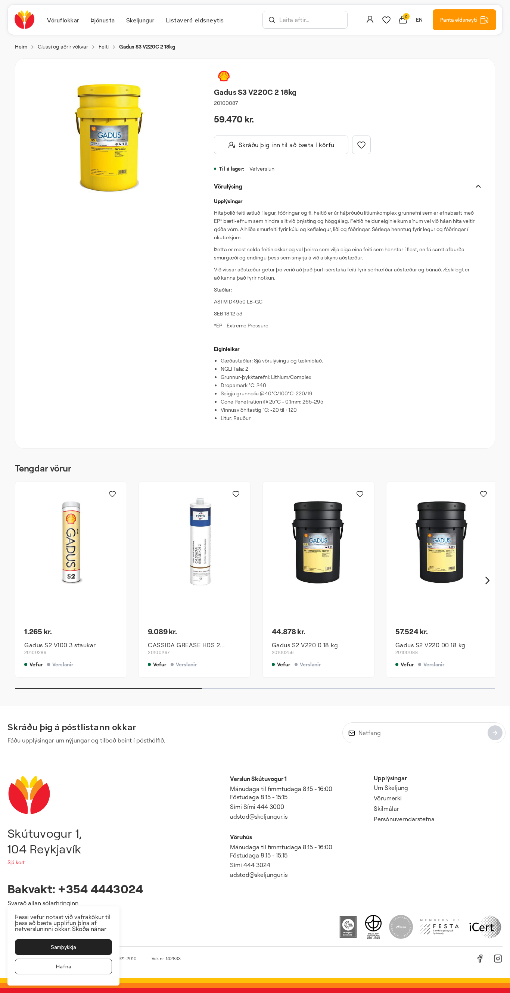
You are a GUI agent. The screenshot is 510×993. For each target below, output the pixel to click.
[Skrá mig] (495, 732)
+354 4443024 (100, 888)
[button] (272, 20)
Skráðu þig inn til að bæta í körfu (287, 145)
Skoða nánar (89, 929)
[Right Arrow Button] (488, 580)
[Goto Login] (386, 19)
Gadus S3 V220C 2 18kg (147, 46)
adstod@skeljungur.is (258, 816)
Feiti (104, 46)
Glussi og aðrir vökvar (63, 46)
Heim (21, 46)
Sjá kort (16, 862)
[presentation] (63, 19)
